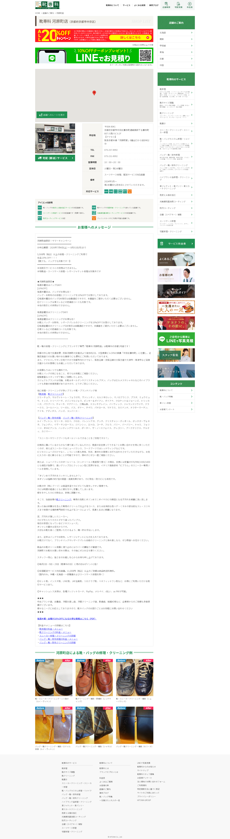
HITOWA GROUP (144, 800)
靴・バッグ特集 (166, 396)
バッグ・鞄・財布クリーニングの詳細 (57, 642)
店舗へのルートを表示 (54, 114)
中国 (162, 65)
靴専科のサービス (176, 79)
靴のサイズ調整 (174, 104)
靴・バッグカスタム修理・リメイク (175, 143)
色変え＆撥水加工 (168, 195)
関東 (162, 39)
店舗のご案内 (176, 22)
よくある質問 (139, 5)
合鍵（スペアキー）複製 (171, 214)
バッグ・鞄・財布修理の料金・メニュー (58, 639)
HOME (37, 13)
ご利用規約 (142, 785)
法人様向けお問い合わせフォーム (151, 781)
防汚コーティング (168, 208)
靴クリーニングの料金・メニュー (55, 632)
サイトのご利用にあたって (148, 792)
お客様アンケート (167, 409)
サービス (126, 5)
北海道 (163, 32)
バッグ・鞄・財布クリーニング (78, 417)
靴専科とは (104, 768)
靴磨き (163, 123)
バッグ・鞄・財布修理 (50, 417)
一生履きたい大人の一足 (109, 800)
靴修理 (42, 393)
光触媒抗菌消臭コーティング (173, 201)
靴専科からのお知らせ (146, 766)
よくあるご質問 (105, 781)
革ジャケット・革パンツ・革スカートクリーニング (175, 187)
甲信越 (163, 45)
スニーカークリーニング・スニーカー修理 (175, 131)
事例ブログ (154, 5)
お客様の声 (104, 785)
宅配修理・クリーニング (171, 231)
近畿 (162, 58)
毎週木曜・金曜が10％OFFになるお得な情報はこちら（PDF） (67, 618)
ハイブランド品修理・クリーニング (175, 178)
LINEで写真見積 (143, 763)
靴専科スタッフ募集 (145, 774)
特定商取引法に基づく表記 (148, 789)
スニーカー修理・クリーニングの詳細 (57, 635)
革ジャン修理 (165, 403)
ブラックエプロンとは (108, 772)
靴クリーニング (55, 393)
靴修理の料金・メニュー (51, 628)
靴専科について (112, 5)
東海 (162, 52)
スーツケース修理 (174, 223)
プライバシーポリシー (146, 796)
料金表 (102, 778)
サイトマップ (142, 770)
